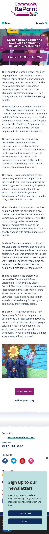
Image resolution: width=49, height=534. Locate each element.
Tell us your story (24, 400)
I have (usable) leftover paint (30, 30)
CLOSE (25, 521)
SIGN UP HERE (25, 513)
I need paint (13, 30)
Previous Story (2, 48)
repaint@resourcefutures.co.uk (21, 437)
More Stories (24, 391)
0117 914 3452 (12, 446)
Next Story (46, 48)
